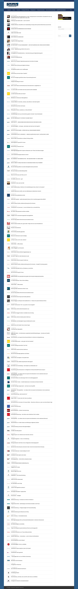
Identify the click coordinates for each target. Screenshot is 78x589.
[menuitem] (9, 9)
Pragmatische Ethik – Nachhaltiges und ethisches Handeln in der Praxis (25, 503)
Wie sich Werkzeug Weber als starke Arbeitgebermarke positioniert (24, 166)
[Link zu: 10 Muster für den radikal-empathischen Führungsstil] (8, 361)
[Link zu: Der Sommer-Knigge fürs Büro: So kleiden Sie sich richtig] (8, 313)
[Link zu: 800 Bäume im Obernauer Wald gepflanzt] (8, 97)
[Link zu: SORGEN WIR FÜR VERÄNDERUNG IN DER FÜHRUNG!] (8, 28)
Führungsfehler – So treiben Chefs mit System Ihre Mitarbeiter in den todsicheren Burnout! (29, 418)
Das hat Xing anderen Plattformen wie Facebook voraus (22, 219)
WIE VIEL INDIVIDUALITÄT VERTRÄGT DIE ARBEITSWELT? (22, 118)
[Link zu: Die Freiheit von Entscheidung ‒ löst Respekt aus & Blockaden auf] (8, 365)
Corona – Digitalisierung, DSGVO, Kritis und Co (20, 49)
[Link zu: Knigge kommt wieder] (8, 467)
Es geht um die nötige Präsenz (17, 40)
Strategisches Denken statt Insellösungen (19, 69)
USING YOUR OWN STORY (16, 32)
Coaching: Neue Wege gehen (16, 329)
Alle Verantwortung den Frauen (17, 272)
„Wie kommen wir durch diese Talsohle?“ (19, 73)
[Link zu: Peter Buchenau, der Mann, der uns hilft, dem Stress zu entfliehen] (8, 576)
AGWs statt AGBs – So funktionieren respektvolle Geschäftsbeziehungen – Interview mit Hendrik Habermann (30, 334)
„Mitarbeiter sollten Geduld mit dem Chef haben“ (21, 548)
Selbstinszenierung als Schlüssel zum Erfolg (20, 511)
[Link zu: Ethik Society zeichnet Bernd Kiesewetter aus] (8, 308)
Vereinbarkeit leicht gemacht (17, 552)
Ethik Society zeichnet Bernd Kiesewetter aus (20, 308)
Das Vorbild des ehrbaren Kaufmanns (18, 568)
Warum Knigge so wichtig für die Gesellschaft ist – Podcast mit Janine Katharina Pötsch (28, 300)
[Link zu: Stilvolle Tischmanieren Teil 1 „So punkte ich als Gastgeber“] (8, 304)
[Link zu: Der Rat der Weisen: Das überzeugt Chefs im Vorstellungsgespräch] (8, 377)
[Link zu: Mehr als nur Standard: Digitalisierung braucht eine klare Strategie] (8, 61)
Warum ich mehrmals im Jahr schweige (19, 235)
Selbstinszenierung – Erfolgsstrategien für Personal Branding (23, 507)
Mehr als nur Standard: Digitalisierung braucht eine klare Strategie (24, 61)
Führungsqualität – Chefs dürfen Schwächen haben (21, 459)
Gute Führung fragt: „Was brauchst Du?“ (19, 394)
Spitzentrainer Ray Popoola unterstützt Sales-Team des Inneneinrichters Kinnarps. (27, 446)
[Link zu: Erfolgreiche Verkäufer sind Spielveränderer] (8, 580)
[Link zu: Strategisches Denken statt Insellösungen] (8, 69)
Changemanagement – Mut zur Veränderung (20, 438)
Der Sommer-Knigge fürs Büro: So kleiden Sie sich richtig (22, 312)
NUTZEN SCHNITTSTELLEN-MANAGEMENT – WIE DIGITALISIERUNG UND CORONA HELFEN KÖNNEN (30, 45)
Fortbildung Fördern (15, 572)
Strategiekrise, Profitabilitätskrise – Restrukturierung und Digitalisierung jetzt (27, 53)
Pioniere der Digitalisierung (16, 57)
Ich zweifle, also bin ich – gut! (17, 178)
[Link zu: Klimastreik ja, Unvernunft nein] (8, 146)
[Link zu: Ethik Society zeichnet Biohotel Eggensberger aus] (8, 252)
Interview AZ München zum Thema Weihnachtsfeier (21, 532)
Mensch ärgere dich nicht (16, 471)
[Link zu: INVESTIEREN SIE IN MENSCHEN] (8, 37)
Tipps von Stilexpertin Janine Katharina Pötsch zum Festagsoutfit (24, 528)
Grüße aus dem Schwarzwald (17, 479)
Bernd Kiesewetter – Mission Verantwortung (20, 410)
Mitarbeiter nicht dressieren (16, 560)
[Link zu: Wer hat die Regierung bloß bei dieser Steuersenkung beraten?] (8, 77)
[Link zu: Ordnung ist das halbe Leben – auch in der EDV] (8, 20)
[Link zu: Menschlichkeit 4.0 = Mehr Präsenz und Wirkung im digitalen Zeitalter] (8, 422)
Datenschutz (22, 587)
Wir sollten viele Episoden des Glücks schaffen (20, 211)
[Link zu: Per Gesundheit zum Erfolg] (8, 483)
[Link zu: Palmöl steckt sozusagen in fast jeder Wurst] (8, 357)
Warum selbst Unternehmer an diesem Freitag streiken (22, 138)
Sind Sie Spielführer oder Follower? (18, 540)
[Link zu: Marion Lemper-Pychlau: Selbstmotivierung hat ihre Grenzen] (8, 203)
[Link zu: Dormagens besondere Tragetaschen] (8, 491)
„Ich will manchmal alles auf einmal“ (18, 93)
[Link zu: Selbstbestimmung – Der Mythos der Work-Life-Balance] (8, 499)
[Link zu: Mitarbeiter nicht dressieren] (8, 560)
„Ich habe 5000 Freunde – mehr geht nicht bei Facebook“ (22, 341)
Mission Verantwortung (15, 406)
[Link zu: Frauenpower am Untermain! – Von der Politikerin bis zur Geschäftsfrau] (8, 207)
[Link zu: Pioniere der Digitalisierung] (8, 57)
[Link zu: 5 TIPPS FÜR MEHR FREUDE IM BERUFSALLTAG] (8, 463)
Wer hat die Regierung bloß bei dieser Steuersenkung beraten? (23, 77)
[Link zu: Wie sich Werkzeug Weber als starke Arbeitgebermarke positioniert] (8, 166)
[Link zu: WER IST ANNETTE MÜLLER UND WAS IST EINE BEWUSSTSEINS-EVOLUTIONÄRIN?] (8, 162)
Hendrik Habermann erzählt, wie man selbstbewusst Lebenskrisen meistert (26, 191)
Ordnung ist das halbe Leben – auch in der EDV (20, 20)
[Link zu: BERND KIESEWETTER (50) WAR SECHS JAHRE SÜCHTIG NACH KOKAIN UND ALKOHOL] (8, 276)
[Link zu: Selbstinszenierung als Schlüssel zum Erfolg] (8, 511)
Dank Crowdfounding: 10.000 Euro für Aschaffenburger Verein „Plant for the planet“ (28, 187)
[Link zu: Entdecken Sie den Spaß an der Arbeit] (8, 455)
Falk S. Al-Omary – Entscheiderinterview (19, 515)
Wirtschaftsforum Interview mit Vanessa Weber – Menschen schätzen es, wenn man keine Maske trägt (31, 402)
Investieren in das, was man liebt (17, 183)
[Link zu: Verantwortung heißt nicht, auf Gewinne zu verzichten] (8, 268)
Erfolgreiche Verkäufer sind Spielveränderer (19, 580)
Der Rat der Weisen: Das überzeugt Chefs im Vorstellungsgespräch (24, 377)
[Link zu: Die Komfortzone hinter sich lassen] (8, 106)
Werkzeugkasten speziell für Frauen (18, 142)
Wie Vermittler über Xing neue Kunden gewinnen (20, 296)
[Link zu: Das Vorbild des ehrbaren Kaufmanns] (8, 568)
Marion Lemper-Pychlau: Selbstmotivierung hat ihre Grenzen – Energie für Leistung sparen (29, 264)
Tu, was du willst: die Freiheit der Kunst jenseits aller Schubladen (24, 89)
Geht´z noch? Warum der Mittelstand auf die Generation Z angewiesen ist (26, 85)
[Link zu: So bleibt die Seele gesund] (8, 430)
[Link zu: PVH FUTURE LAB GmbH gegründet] (8, 231)
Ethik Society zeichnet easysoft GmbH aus (19, 260)
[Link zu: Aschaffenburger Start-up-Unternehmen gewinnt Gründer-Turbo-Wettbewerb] (8, 114)
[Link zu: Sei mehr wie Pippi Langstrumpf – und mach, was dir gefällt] (8, 386)
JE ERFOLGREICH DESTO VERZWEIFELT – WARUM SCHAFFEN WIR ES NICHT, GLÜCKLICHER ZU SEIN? (30, 134)
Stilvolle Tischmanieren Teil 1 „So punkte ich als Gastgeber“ (23, 304)
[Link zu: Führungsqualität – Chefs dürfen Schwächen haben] (8, 459)
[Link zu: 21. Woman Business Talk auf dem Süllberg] (8, 280)
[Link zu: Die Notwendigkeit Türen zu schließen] (8, 544)
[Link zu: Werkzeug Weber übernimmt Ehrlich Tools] (8, 288)
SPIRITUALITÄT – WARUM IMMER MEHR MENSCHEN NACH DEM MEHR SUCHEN (26, 122)
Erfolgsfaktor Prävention (16, 564)
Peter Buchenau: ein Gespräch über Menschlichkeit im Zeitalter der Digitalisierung (27, 337)
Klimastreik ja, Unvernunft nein (17, 146)
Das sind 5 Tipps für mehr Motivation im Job (20, 256)
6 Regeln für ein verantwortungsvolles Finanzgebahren (22, 215)
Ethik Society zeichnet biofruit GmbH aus (19, 349)
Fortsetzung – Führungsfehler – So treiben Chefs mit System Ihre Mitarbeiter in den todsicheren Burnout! (30, 390)
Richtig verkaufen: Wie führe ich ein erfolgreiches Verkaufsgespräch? (25, 442)
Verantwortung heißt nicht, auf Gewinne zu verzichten (22, 268)
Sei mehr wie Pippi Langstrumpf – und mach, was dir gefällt (23, 385)
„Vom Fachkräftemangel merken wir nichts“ (20, 154)
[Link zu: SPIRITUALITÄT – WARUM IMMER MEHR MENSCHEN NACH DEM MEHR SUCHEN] (8, 122)
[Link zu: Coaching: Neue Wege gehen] (8, 329)
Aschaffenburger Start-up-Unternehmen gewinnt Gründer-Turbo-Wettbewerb (26, 114)
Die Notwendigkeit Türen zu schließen (18, 544)
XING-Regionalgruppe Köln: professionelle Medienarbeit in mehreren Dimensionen (27, 519)
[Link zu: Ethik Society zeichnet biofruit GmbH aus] (8, 349)
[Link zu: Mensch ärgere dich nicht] (8, 471)
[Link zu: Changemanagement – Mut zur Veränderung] (8, 438)
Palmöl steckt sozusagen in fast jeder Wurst (20, 357)
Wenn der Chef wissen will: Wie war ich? (19, 174)
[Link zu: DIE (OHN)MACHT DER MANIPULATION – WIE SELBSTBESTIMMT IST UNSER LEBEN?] (8, 158)
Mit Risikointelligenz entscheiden (17, 524)
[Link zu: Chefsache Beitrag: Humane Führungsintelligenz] (8, 426)
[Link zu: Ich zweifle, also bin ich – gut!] (8, 179)
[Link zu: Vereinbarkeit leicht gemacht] (8, 552)
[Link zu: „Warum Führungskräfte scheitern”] (8, 487)
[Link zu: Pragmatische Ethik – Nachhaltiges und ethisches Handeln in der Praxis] (8, 503)
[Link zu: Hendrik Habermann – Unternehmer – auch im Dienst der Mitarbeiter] (8, 536)
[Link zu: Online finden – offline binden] (8, 244)
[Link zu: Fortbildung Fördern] (8, 572)
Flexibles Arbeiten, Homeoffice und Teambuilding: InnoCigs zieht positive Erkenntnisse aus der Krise (31, 24)
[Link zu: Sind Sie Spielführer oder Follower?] (8, 540)
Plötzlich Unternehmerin (16, 227)
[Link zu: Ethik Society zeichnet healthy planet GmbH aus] (8, 317)
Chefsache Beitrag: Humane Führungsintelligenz (20, 426)
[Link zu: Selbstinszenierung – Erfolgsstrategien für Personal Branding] (8, 507)
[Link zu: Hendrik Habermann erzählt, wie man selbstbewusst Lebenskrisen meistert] (8, 191)
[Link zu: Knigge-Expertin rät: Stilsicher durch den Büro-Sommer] (8, 434)
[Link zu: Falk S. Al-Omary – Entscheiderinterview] (8, 516)
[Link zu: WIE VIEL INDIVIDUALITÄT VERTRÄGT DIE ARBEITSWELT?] (8, 118)
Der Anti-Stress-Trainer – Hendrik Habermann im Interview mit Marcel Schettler (27, 381)
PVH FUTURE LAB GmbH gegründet (18, 231)
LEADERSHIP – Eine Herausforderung (18, 475)
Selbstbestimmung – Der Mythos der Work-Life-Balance (22, 499)
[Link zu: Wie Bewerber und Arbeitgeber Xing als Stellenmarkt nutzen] (8, 321)
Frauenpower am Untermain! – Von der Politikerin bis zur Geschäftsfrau (25, 207)
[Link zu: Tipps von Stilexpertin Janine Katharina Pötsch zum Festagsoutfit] (8, 528)
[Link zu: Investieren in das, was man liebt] (8, 183)
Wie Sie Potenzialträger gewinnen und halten (20, 353)
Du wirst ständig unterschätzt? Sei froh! (19, 345)
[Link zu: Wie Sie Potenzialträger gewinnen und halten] (8, 353)
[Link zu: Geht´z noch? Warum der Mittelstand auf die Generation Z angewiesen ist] (8, 85)
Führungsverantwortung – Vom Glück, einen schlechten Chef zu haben (25, 414)
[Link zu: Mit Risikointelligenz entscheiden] (8, 524)
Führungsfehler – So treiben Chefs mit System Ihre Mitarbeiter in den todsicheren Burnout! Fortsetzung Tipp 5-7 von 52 (29, 374)
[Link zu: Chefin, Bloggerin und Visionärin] (8, 248)
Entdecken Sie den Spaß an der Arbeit (18, 455)
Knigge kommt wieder (15, 467)
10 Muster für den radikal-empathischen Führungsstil (22, 361)
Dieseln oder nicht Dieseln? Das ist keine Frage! (20, 325)
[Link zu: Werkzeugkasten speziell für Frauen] (8, 142)
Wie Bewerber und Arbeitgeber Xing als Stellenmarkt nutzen (23, 321)
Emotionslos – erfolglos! (16, 495)
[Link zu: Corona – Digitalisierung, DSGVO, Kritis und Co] (8, 49)
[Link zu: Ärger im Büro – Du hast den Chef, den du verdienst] (8, 398)
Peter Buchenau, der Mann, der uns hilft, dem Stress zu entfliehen (24, 576)
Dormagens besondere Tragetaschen (18, 491)
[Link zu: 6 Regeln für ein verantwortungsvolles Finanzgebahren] (8, 215)
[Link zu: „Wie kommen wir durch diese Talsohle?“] (8, 73)
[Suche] (70, 9)
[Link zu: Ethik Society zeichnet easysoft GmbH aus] (8, 260)
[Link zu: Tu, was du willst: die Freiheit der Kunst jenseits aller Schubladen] (8, 89)
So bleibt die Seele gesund (16, 430)
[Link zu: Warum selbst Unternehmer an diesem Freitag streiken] (8, 138)
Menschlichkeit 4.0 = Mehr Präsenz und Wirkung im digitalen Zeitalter (25, 422)
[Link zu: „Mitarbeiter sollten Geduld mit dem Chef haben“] (8, 548)
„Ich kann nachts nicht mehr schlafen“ (18, 239)
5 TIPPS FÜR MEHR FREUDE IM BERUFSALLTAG (20, 463)
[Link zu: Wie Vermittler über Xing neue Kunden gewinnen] (8, 296)
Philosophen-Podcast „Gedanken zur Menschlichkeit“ (21, 109)
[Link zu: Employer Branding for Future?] (8, 81)
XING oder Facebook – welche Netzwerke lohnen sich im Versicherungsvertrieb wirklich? (28, 199)
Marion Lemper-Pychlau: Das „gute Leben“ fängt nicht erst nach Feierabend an (27, 223)
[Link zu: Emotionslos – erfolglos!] (8, 495)
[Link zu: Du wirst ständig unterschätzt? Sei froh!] (8, 345)
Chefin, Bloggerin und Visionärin (17, 247)
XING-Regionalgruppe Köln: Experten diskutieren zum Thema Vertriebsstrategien (27, 150)
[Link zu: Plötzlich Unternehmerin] (8, 227)
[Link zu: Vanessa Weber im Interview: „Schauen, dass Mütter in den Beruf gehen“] (8, 101)
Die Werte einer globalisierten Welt (18, 195)
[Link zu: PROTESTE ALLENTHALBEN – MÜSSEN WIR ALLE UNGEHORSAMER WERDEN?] (8, 130)
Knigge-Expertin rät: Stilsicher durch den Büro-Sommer (22, 434)
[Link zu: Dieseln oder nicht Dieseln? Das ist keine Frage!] (8, 325)
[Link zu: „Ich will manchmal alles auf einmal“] (8, 93)
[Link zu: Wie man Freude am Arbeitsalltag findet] (8, 170)
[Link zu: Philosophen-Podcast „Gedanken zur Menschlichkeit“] (8, 110)
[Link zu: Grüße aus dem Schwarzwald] (8, 479)
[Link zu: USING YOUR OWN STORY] (8, 32)
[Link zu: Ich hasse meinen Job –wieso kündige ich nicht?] (8, 451)
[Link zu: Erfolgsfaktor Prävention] (8, 564)
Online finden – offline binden (17, 243)
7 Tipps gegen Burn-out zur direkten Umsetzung (21, 556)
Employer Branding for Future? (17, 81)
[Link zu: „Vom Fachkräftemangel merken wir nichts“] (8, 154)
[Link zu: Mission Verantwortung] (8, 406)
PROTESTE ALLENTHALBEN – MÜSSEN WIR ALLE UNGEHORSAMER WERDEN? (25, 130)
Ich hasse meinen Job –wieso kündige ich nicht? (20, 450)
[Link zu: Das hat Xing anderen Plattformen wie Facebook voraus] (8, 219)
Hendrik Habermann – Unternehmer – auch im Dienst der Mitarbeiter (25, 536)
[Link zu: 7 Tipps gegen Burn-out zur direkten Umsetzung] (8, 556)
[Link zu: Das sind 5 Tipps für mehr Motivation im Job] (8, 256)
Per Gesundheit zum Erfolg (16, 483)
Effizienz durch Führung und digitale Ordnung (20, 65)
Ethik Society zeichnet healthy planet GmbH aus (20, 316)
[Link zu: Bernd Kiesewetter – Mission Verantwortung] (8, 410)
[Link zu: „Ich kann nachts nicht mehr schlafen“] (8, 239)
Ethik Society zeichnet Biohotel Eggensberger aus (21, 252)
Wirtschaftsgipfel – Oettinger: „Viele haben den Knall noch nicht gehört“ (25, 126)
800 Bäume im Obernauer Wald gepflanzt (19, 97)
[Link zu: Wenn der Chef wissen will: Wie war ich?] (8, 175)
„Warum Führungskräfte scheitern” (18, 487)
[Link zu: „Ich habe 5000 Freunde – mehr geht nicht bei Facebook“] (8, 341)
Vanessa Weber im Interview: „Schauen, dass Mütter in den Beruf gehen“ (25, 101)
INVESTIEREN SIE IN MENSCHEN (17, 36)
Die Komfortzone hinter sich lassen (18, 105)
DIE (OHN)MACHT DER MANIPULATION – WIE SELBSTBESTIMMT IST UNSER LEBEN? (27, 158)
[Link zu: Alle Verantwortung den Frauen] (8, 272)
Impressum (17, 587)
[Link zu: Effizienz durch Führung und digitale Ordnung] (8, 65)
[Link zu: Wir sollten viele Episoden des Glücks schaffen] (8, 211)
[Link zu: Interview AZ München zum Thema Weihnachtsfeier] (8, 532)
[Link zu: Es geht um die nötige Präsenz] (8, 41)
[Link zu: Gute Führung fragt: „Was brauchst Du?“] (8, 394)
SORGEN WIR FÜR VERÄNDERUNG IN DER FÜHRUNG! (21, 28)
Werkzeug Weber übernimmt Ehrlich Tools (19, 288)
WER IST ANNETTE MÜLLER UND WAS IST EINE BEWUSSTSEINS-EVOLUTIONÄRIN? (27, 162)
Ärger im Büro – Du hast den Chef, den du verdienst (21, 398)
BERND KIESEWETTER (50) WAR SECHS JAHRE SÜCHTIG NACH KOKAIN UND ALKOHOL (27, 276)
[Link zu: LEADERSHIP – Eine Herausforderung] (8, 475)
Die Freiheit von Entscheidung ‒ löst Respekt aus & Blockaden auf (24, 365)
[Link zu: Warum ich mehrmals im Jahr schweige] (8, 235)
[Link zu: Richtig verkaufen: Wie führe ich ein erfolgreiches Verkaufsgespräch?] (8, 442)
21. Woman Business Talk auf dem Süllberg (19, 280)
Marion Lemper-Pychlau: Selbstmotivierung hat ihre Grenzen (23, 203)
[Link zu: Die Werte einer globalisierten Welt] (8, 195)
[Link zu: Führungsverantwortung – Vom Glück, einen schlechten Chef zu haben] (8, 414)
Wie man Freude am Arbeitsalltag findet (19, 170)
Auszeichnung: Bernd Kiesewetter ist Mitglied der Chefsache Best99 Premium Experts (28, 369)
